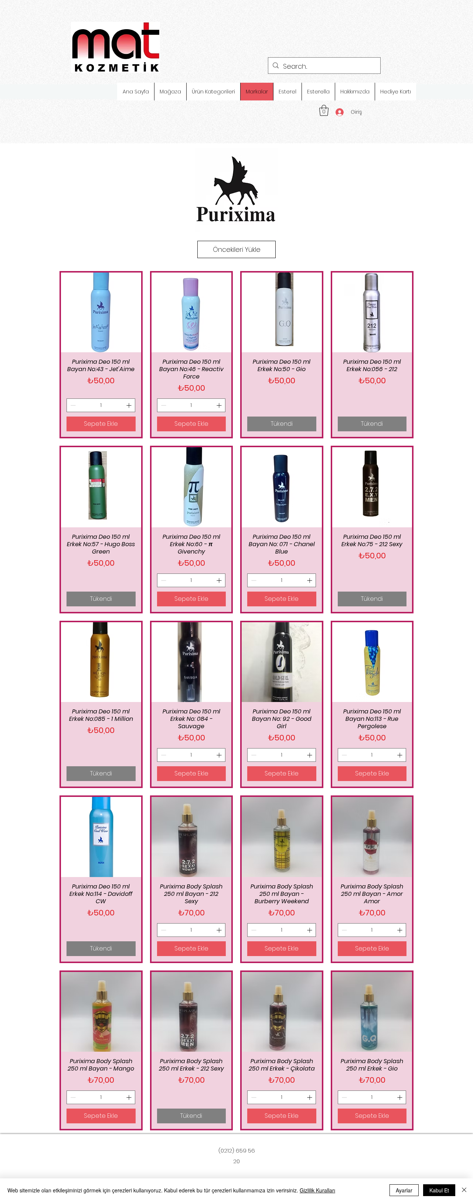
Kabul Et (439, 1190)
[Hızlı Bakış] (101, 313)
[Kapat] (464, 1190)
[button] (324, 110)
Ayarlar (404, 1190)
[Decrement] (72, 405)
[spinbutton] (101, 405)
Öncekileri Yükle (237, 249)
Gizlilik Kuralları (317, 1190)
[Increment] (129, 405)
